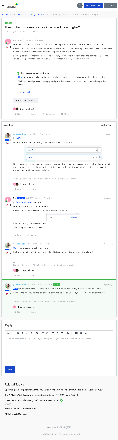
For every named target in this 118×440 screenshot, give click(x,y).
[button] (3, 6)
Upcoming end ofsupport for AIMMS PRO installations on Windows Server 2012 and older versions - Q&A (54, 390)
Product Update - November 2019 (20, 408)
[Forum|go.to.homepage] (12, 5)
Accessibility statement (69, 434)
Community (7, 14)
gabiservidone (19, 134)
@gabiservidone (23, 202)
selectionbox (30, 100)
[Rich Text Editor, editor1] (59, 350)
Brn (14, 40)
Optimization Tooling (25, 14)
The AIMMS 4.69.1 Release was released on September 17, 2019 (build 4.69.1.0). (42, 395)
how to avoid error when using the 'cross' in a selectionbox (32, 400)
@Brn (20, 77)
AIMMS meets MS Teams (16, 414)
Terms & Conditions (47, 434)
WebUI (41, 14)
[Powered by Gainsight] (59, 428)
